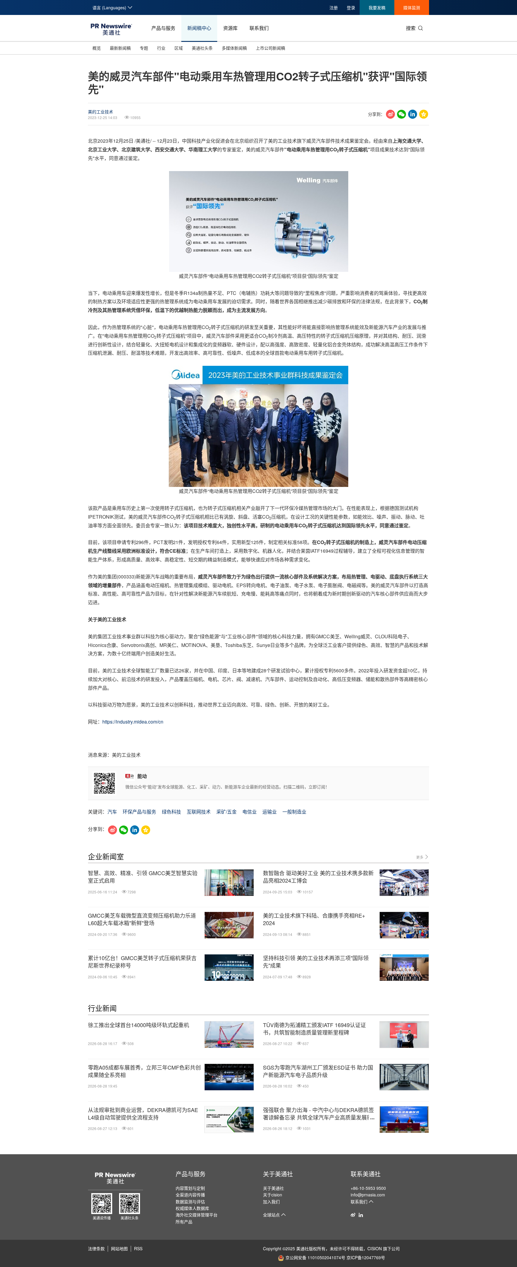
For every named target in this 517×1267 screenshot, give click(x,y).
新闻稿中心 (199, 28)
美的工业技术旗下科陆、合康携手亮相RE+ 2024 (314, 919)
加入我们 (271, 1201)
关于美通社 (278, 1173)
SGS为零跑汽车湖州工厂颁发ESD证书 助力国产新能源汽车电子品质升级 (318, 1071)
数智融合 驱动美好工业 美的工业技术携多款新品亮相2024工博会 (318, 876)
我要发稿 (377, 7)
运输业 (269, 811)
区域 (178, 48)
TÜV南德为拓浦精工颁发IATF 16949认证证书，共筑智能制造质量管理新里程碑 (314, 1028)
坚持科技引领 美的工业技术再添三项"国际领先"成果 (316, 961)
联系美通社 (366, 1173)
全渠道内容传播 (190, 1195)
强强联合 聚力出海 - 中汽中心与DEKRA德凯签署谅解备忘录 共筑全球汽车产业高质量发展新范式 (318, 1113)
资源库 (230, 28)
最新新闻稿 (120, 48)
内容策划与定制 (190, 1188)
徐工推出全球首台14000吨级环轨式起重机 (138, 1025)
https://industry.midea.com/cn (132, 721)
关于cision (272, 1195)
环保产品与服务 (139, 811)
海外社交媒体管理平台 (197, 1215)
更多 (420, 857)
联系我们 (259, 28)
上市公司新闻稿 (270, 48)
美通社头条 (202, 48)
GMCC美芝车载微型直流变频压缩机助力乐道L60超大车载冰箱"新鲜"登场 (142, 919)
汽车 (112, 811)
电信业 (249, 811)
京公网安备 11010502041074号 (315, 1257)
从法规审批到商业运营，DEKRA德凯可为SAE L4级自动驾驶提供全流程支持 (143, 1113)
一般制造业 (294, 811)
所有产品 (184, 1222)
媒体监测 (411, 7)
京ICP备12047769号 (365, 1257)
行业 (161, 48)
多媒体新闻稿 (234, 48)
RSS (138, 1248)
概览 (96, 48)
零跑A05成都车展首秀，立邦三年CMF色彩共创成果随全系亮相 (144, 1071)
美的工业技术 (100, 112)
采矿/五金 (226, 811)
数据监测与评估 (190, 1201)
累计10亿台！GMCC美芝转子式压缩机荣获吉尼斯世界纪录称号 (142, 961)
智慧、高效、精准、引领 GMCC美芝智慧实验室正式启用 (142, 876)
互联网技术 (199, 811)
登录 (351, 7)
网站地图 (119, 1248)
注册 (333, 7)
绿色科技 (171, 811)
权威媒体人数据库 (192, 1208)
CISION (374, 1248)
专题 (144, 48)
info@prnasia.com (368, 1195)
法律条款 (96, 1248)
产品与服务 (163, 28)
